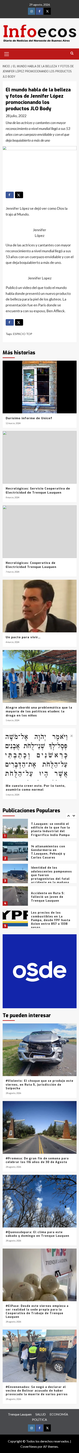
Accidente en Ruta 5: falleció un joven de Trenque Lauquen (48, 896)
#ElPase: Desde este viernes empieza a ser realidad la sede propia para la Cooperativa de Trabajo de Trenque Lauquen (37, 1311)
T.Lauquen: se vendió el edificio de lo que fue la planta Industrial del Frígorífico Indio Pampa (50, 829)
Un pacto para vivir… (23, 637)
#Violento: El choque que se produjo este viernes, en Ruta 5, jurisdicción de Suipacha (39, 1084)
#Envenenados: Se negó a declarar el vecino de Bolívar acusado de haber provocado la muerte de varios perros (37, 1390)
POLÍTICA (39, 1419)
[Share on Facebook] (10, 195)
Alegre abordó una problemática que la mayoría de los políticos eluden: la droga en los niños (39, 711)
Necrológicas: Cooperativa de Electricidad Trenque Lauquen (31, 565)
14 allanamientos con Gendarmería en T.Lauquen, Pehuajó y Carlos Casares (48, 852)
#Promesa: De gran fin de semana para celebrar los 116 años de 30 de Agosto (37, 1160)
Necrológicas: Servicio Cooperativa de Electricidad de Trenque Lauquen (38, 490)
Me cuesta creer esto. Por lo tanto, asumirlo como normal (35, 788)
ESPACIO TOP (22, 334)
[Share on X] (19, 195)
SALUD (40, 1414)
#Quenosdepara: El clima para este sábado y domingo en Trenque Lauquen (37, 1234)
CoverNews (28, 1446)
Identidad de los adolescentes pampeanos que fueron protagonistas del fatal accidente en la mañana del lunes (51, 877)
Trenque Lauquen (20, 1414)
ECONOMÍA (59, 1414)
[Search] (72, 53)
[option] (40, 830)
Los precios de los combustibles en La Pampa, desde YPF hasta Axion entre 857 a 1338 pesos (50, 920)
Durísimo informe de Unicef (29, 418)
